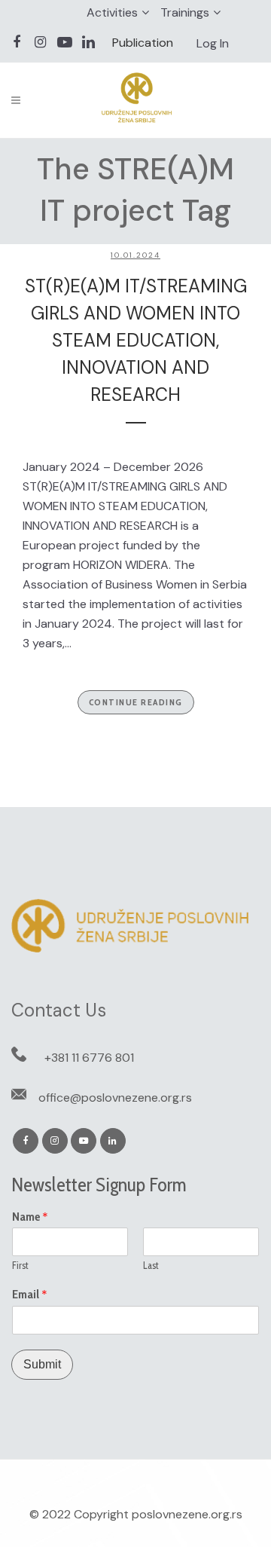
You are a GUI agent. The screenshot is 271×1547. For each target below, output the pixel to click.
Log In (212, 43)
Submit (42, 1364)
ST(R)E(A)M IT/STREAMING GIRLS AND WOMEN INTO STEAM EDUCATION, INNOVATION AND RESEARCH (136, 340)
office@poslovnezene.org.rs (115, 1097)
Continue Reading (136, 702)
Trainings (184, 12)
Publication (142, 42)
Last (151, 1265)
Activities (112, 12)
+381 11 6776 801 (89, 1057)
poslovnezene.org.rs (187, 1514)
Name (30, 1216)
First (20, 1265)
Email (29, 1294)
